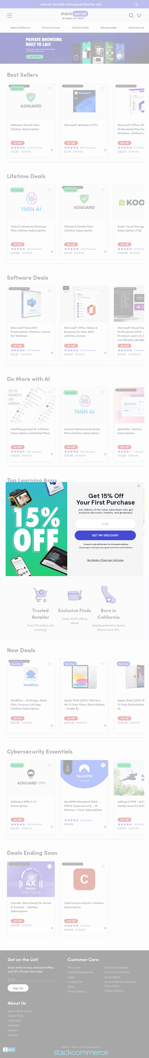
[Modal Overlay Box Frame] (74, 529)
